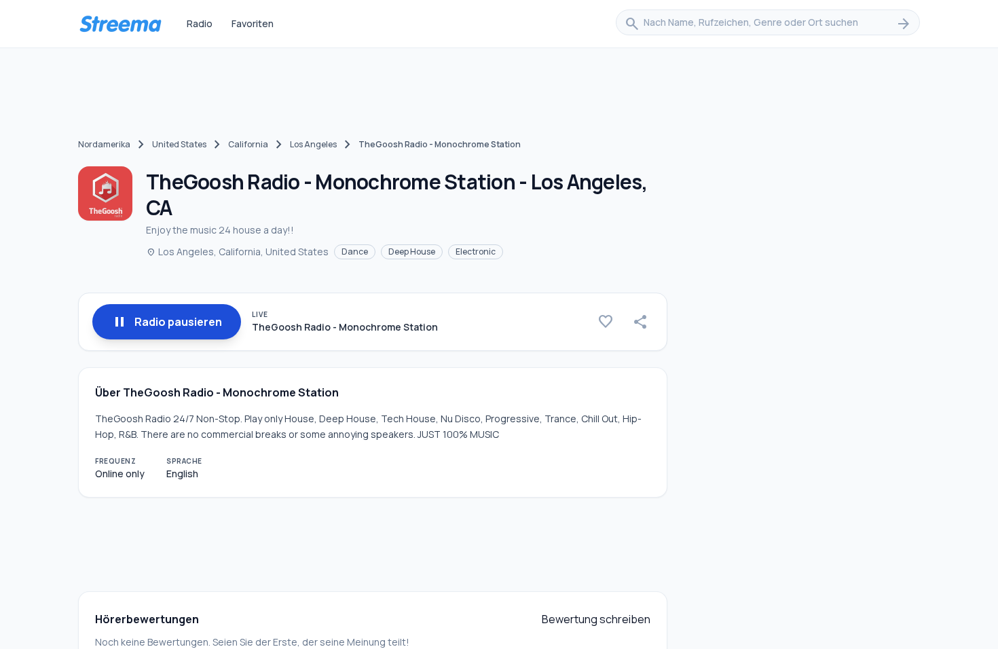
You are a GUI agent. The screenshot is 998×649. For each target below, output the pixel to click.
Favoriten (253, 23)
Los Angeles (313, 144)
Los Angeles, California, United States (237, 251)
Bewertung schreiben (596, 619)
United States (179, 144)
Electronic (476, 251)
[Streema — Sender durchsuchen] (120, 23)
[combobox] (768, 24)
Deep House (411, 251)
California (248, 144)
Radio (199, 23)
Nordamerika (104, 144)
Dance (354, 251)
